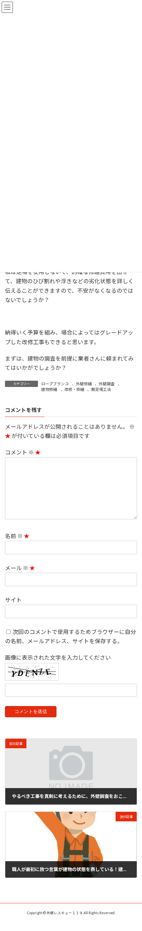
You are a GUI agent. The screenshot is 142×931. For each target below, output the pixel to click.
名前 (14, 536)
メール (16, 567)
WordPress (39, 921)
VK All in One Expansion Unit (109, 921)
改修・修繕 (74, 389)
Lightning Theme (69, 921)
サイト (13, 599)
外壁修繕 (84, 383)
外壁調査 (107, 383)
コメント (19, 452)
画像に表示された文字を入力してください (58, 657)
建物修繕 (49, 389)
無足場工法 (101, 389)
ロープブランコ (55, 383)
